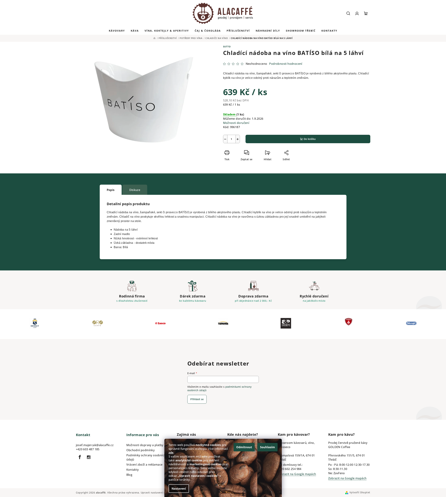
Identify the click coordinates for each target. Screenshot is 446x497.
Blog (129, 475)
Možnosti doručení (236, 123)
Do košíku (310, 139)
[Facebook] (80, 457)
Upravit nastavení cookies (157, 492)
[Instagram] (89, 457)
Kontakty (132, 470)
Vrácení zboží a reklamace (144, 464)
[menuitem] (117, 31)
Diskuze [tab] (134, 190)
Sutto (227, 46)
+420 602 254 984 (289, 469)
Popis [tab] (111, 190)
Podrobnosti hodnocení (285, 64)
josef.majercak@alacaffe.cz (95, 445)
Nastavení (179, 489)
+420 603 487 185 (88, 449)
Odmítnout (244, 447)
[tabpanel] (35, 324)
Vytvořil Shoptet (359, 492)
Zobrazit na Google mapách (297, 474)
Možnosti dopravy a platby (144, 445)
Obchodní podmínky (140, 450)
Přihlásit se (197, 399)
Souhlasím (267, 447)
